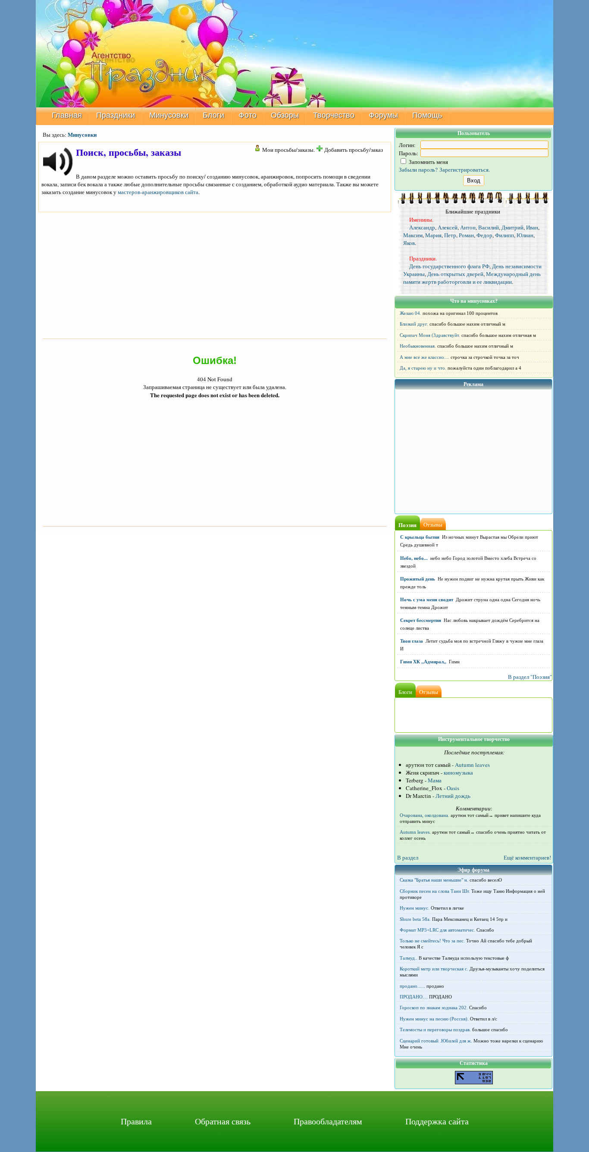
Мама (435, 780)
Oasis (453, 788)
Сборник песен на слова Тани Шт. (435, 891)
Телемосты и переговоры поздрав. (435, 1029)
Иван (532, 227)
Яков (409, 243)
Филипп (504, 235)
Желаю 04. (410, 313)
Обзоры (285, 115)
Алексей (447, 227)
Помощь (427, 115)
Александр (422, 227)
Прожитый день (417, 578)
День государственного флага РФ (449, 266)
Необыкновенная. (418, 345)
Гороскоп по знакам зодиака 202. (434, 1007)
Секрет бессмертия (420, 620)
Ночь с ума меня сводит (426, 599)
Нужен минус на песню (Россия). (434, 1018)
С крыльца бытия (419, 537)
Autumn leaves (472, 765)
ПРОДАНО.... (414, 996)
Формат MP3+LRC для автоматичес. (437, 929)
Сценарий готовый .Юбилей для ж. (436, 1040)
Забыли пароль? (418, 169)
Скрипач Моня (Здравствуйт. (430, 335)
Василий (488, 227)
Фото (247, 115)
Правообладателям (328, 1121)
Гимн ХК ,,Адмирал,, (423, 661)
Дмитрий (512, 227)
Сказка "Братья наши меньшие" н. (434, 879)
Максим (413, 235)
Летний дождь (452, 796)
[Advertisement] (214, 274)
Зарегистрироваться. (464, 169)
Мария (433, 235)
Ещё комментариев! (527, 857)
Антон (468, 227)
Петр (450, 235)
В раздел (407, 857)
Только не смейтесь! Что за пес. (432, 940)
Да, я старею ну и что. (423, 367)
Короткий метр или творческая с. (434, 968)
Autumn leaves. (415, 832)
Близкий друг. (414, 323)
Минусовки (168, 115)
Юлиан (525, 235)
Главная (67, 115)
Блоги (213, 115)
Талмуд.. (408, 958)
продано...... (412, 986)
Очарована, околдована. (424, 815)
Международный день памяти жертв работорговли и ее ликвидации (472, 278)
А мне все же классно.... (424, 357)
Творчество (333, 115)
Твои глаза (411, 640)
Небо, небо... (414, 558)
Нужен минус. (414, 907)
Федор (484, 235)
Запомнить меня (427, 162)
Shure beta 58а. (415, 919)
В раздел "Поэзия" (530, 677)
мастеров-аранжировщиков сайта (158, 192)
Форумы (383, 115)
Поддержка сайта (437, 1121)
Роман (466, 235)
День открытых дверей (455, 274)
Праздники (115, 115)
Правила (136, 1121)
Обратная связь (223, 1121)
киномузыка (458, 772)
